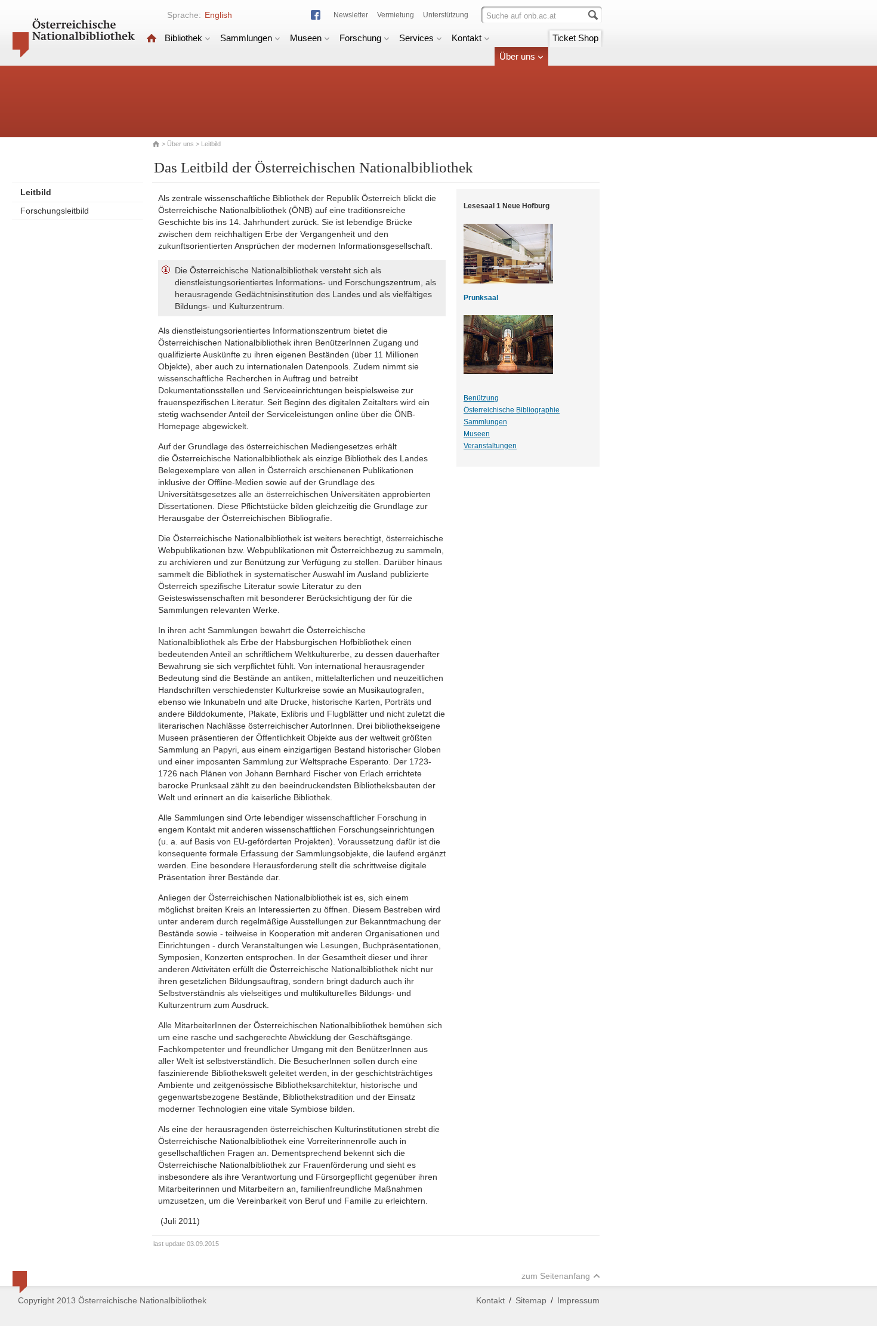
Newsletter (350, 15)
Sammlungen (246, 38)
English (218, 15)
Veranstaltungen (490, 446)
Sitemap (530, 1300)
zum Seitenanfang (555, 1276)
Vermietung (395, 15)
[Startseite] (151, 38)
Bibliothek (183, 38)
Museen (306, 38)
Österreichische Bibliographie (512, 410)
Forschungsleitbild (54, 210)
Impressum (578, 1300)
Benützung (481, 398)
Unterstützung (445, 15)
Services (416, 38)
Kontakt (466, 38)
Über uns (517, 56)
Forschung (360, 38)
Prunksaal (481, 298)
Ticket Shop (575, 38)
